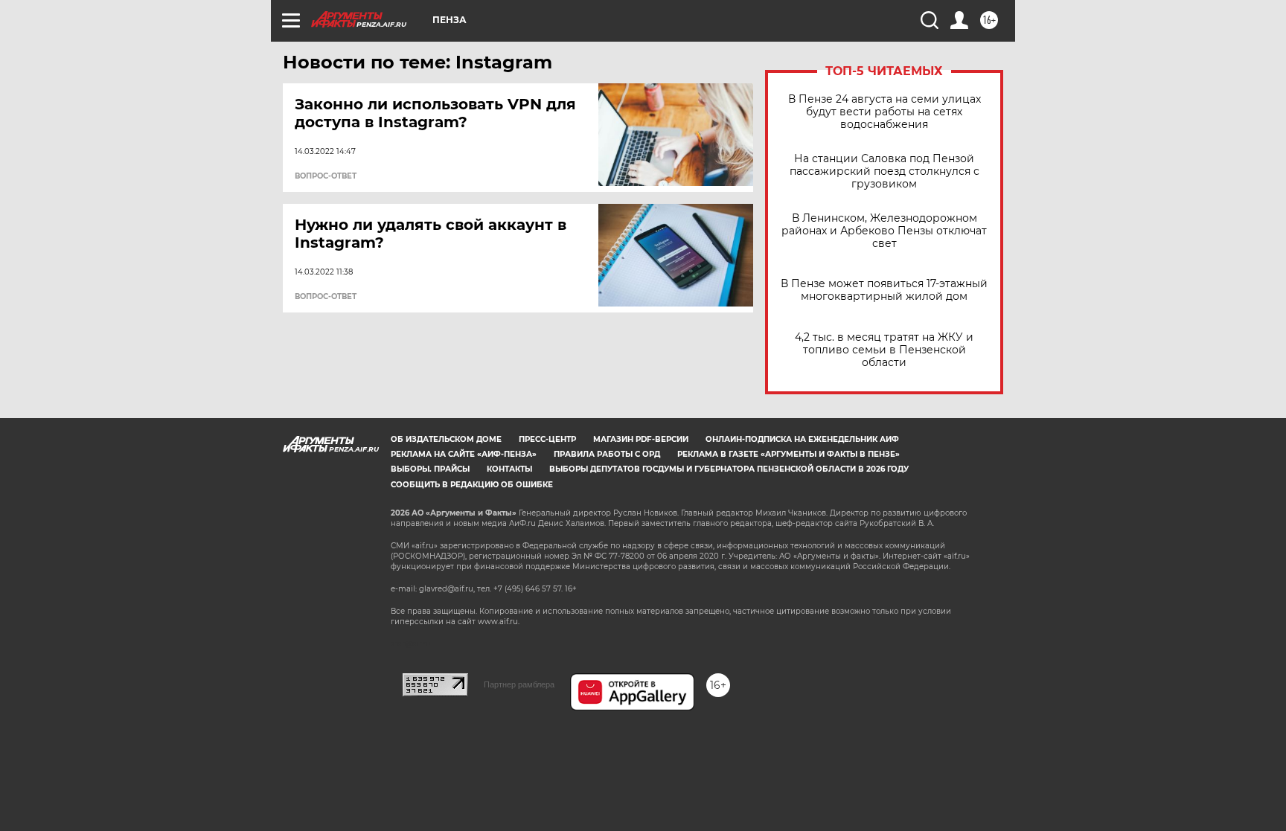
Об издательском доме (446, 439)
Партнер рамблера (519, 684)
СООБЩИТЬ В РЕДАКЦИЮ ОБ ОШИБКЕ (472, 485)
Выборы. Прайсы (430, 469)
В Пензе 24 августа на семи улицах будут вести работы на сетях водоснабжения (884, 112)
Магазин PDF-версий (640, 439)
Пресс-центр (547, 439)
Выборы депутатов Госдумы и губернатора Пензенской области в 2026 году (729, 469)
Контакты (509, 469)
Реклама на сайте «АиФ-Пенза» (464, 454)
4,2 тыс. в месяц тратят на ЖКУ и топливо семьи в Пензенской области (884, 350)
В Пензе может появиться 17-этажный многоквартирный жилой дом (884, 290)
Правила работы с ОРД (607, 454)
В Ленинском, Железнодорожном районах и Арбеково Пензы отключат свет (884, 231)
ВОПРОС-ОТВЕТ (325, 176)
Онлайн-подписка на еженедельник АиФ (802, 439)
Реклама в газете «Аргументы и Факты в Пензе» (788, 454)
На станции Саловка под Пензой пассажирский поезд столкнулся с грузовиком (884, 171)
